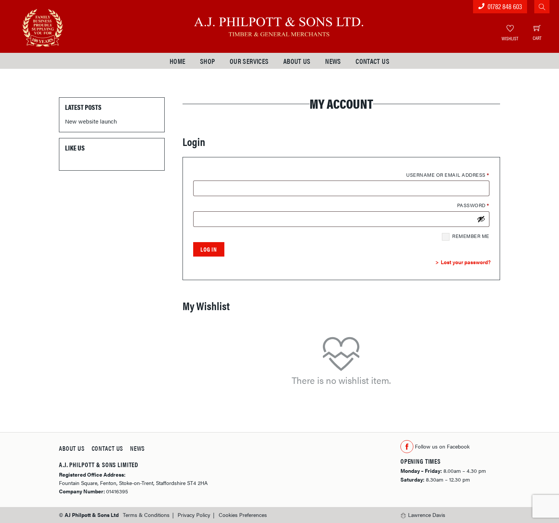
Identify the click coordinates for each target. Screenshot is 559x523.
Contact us (372, 60)
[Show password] (481, 219)
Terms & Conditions (146, 514)
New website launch (91, 121)
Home (178, 60)
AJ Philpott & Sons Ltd (92, 514)
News (333, 60)
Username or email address (447, 174)
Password (473, 205)
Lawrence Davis (426, 514)
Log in (208, 249)
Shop (207, 60)
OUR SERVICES (249, 60)
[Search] (541, 6)
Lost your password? (466, 262)
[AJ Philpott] (279, 24)
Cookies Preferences (243, 514)
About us (297, 60)
